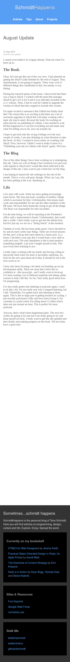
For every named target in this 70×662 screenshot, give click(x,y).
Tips (29, 19)
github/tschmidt (17, 649)
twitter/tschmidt (16, 638)
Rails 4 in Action (17, 572)
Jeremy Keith (50, 548)
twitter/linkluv (15, 643)
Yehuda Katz (52, 572)
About (39, 19)
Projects (52, 19)
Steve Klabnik (21, 575)
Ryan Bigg (37, 572)
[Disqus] (35, 369)
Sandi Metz (33, 557)
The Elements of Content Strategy (27, 563)
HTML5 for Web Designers (23, 548)
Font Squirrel (15, 601)
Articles (17, 19)
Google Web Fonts (19, 607)
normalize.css (16, 612)
